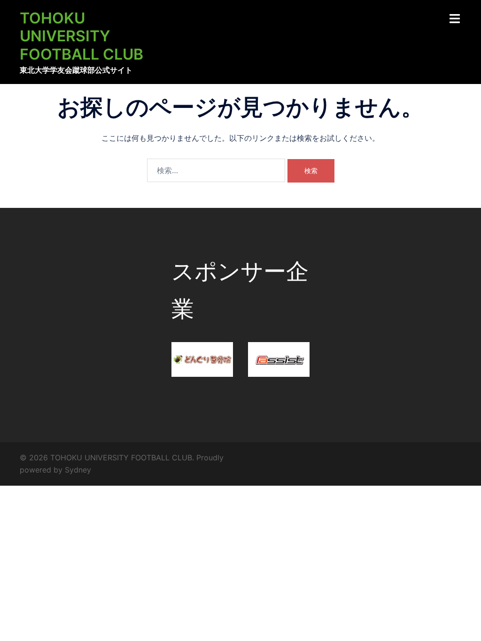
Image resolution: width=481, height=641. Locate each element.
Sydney (78, 469)
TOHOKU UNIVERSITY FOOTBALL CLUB (81, 36)
